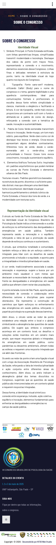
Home (11, 16)
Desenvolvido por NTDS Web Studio (37, 541)
